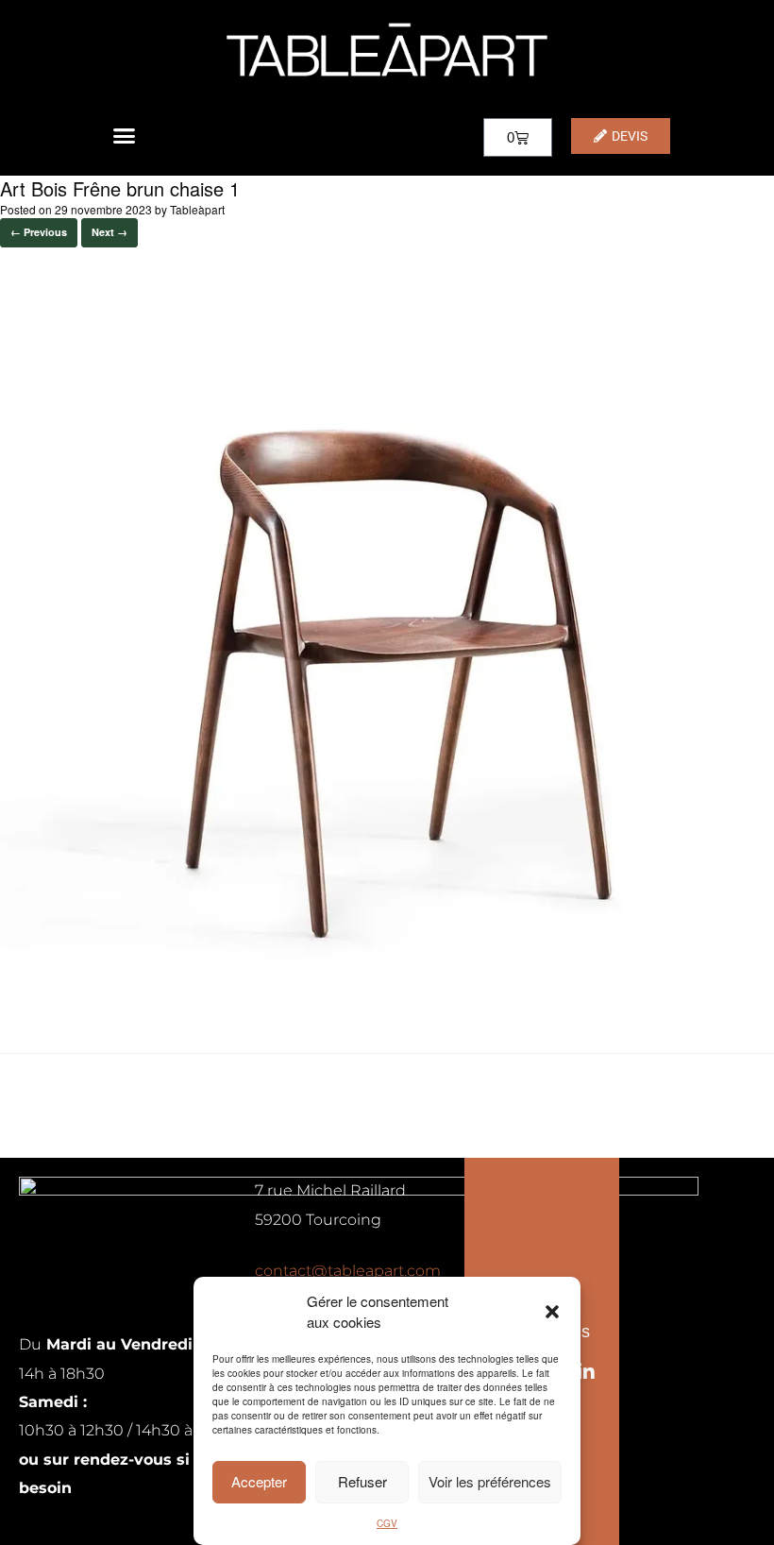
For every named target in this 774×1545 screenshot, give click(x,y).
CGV (387, 1523)
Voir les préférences (490, 1481)
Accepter (259, 1481)
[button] (552, 1311)
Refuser (362, 1481)
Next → (109, 232)
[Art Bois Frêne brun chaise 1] (387, 1004)
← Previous (38, 232)
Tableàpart (197, 209)
